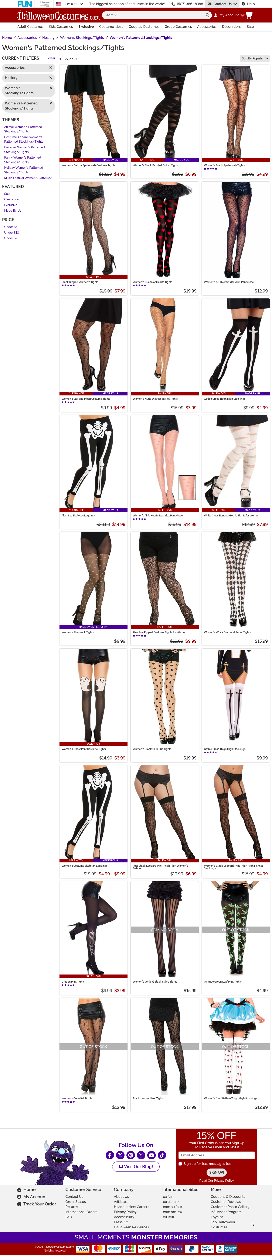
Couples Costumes (144, 27)
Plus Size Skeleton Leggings (79, 515)
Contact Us (223, 4)
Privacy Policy (125, 1212)
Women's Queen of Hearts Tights (152, 282)
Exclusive (86, 27)
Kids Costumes (61, 27)
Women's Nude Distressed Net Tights (155, 398)
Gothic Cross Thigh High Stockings (224, 398)
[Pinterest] (130, 1155)
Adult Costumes (30, 27)
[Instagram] (141, 1155)
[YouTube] (151, 1155)
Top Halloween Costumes (223, 1224)
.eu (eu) (168, 1217)
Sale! (251, 27)
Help (251, 4)
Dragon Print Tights (73, 981)
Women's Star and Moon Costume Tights (86, 398)
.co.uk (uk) (170, 1202)
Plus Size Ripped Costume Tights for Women (159, 632)
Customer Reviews (226, 1202)
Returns (71, 1207)
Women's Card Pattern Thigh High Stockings (230, 1098)
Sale (7, 194)
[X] (120, 1155)
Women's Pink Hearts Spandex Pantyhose (158, 515)
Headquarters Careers (131, 1207)
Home (29, 1189)
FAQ (68, 1217)
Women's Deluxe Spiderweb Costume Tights (88, 165)
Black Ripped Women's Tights (80, 282)
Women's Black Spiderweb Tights (224, 165)
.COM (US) (70, 4)
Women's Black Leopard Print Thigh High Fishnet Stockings (233, 867)
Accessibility (124, 1217)
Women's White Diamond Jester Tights (227, 632)
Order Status (75, 1202)
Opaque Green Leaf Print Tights (223, 981)
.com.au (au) (172, 1207)
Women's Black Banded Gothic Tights (155, 165)
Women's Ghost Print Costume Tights (84, 749)
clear (51, 58)
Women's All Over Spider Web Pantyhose (229, 282)
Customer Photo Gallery (230, 1207)
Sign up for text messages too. (208, 1164)
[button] (229, 15)
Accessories (207, 27)
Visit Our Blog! (138, 1166)
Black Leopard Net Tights (148, 1098)
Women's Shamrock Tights (78, 632)
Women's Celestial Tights (77, 1098)
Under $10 (11, 233)
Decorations (231, 27)
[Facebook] (110, 1155)
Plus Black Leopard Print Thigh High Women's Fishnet (160, 867)
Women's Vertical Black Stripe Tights (155, 981)
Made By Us (12, 211)
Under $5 (10, 227)
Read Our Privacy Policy (216, 1181)
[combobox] (152, 15)
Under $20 (12, 238)
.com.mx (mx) (173, 1212)
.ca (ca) (168, 1197)
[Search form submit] (207, 15)
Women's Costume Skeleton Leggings (85, 865)
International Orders (81, 1212)
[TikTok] (162, 1155)
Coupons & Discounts (228, 1197)
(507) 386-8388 (190, 4)
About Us (121, 1197)
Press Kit (121, 1222)
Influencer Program (226, 1212)
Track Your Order (39, 1204)
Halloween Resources (131, 1227)
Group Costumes (178, 27)
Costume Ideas (111, 27)
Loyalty (217, 1217)
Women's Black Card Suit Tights (152, 749)
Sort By (253, 58)
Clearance (11, 199)
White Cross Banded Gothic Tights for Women (231, 515)
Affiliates (121, 1202)
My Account (35, 1196)
